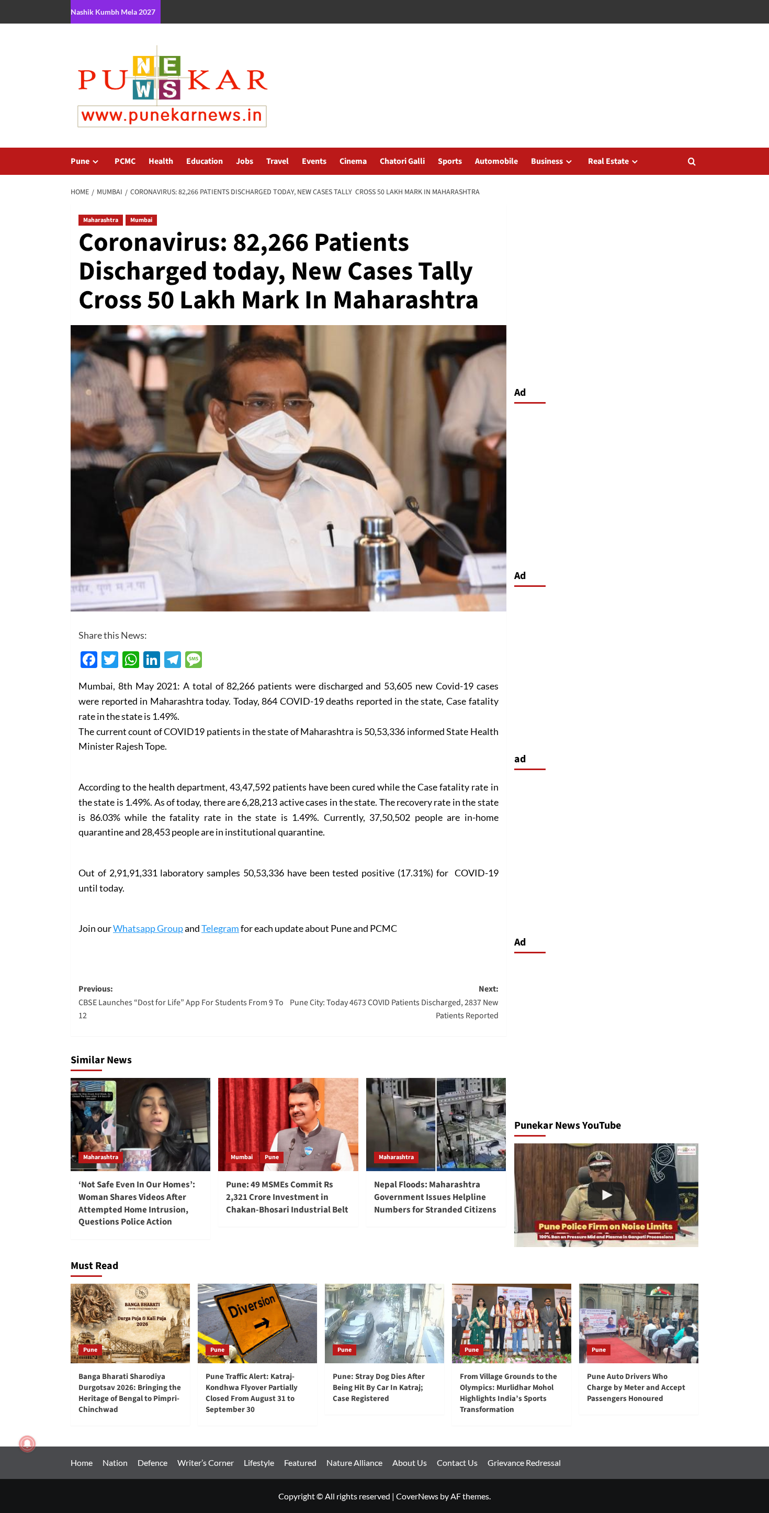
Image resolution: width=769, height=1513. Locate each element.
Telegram (220, 928)
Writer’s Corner (205, 1462)
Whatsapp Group (148, 928)
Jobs (244, 161)
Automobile (496, 161)
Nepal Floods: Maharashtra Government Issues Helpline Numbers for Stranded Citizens (435, 1197)
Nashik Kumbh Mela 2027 (113, 11)
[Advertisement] (606, 483)
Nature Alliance (354, 1462)
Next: (394, 1002)
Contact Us (457, 1462)
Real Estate (608, 161)
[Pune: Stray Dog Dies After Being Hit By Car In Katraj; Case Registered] (384, 1323)
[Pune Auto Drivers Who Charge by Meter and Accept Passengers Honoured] (638, 1323)
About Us (409, 1462)
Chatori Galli (402, 161)
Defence (152, 1462)
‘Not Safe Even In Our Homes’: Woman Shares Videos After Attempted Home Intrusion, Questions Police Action (136, 1203)
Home (82, 1462)
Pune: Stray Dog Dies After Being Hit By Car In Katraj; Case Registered (379, 1387)
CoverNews (417, 1496)
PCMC (125, 161)
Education (204, 161)
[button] (691, 161)
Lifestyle (259, 1462)
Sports (450, 161)
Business (547, 161)
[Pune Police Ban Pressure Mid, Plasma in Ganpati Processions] (606, 1195)
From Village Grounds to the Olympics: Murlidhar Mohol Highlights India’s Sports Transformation (508, 1393)
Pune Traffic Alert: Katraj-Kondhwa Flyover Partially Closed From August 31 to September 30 (252, 1393)
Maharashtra (100, 220)
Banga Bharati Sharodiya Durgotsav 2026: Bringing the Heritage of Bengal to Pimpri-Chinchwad (129, 1393)
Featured (300, 1462)
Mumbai (141, 220)
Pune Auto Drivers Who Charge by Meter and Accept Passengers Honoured (636, 1387)
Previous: (181, 1002)
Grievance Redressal (524, 1462)
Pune (80, 161)
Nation (115, 1462)
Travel (277, 161)
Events (314, 161)
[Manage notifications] (27, 1444)
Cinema (353, 161)
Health (161, 161)
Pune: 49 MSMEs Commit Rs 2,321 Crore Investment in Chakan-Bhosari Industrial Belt (287, 1197)
